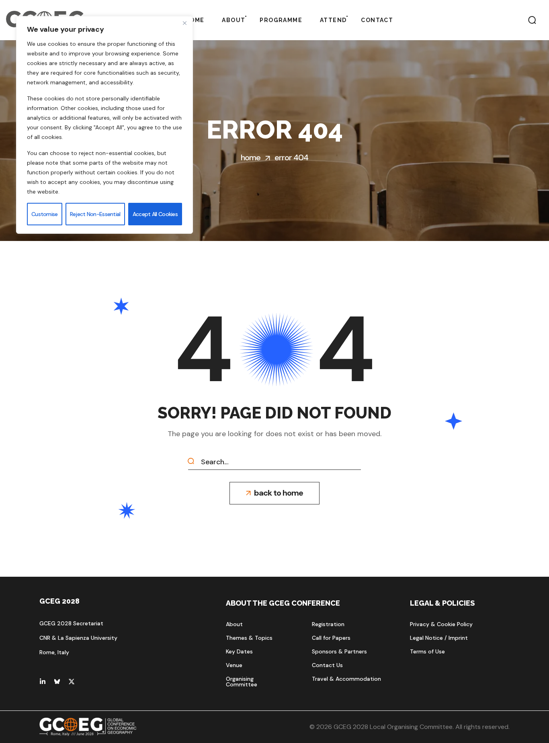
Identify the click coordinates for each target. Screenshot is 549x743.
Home (250, 157)
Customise (44, 214)
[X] (71, 681)
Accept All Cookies (155, 214)
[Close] (184, 23)
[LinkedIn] (42, 681)
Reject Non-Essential (95, 214)
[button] (532, 20)
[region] (104, 125)
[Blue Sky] (57, 681)
